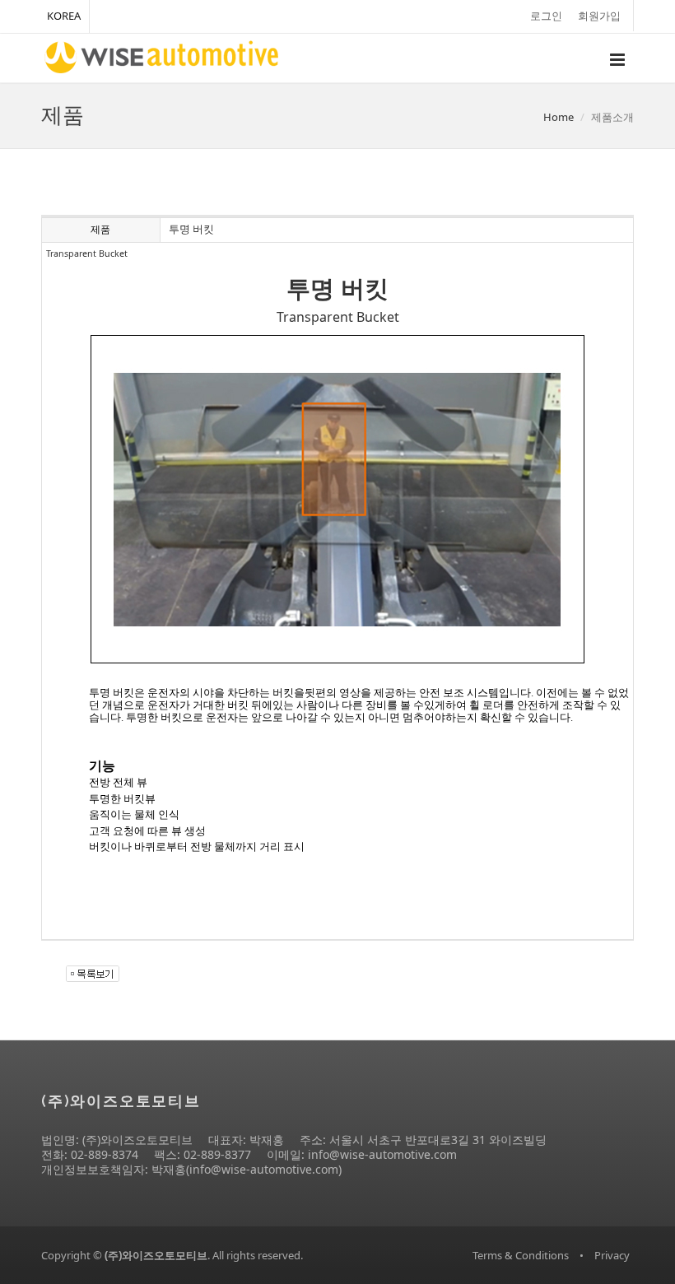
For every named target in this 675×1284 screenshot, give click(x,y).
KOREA (64, 15)
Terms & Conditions (520, 1255)
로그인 (546, 15)
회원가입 (599, 15)
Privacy (612, 1255)
